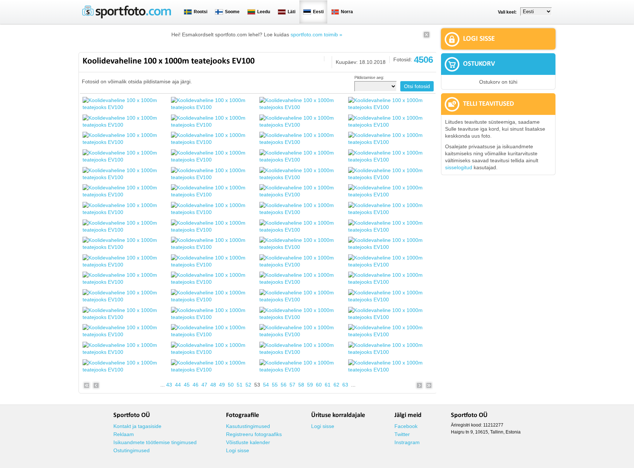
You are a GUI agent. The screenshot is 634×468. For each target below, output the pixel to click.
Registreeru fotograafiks (254, 434)
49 (222, 385)
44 (178, 385)
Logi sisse (237, 450)
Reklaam (123, 434)
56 (284, 385)
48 (213, 385)
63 (345, 385)
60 (319, 385)
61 (328, 385)
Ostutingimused (131, 450)
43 (169, 385)
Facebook (406, 426)
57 (292, 385)
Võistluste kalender (248, 442)
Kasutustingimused (248, 426)
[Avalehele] (126, 16)
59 (310, 385)
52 (248, 385)
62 (336, 385)
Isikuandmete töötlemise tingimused (155, 442)
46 (195, 385)
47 (204, 385)
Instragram (407, 442)
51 (240, 385)
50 (231, 385)
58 (301, 385)
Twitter (402, 434)
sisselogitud (458, 167)
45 (187, 385)
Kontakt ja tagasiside (137, 426)
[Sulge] (426, 37)
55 (275, 385)
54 (266, 385)
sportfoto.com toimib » (316, 34)
